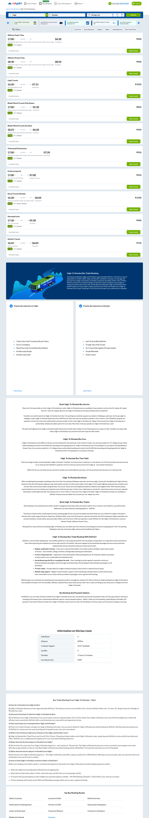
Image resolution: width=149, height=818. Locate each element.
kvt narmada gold (23, 355)
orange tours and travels (95, 345)
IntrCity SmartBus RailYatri (96, 341)
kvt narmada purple (24, 351)
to (15, 798)
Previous (7, 23)
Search (133, 15)
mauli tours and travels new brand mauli (32, 348)
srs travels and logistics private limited (101, 348)
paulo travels (91, 355)
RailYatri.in (15, 729)
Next (138, 23)
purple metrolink (92, 351)
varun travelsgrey (23, 345)
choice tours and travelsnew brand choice (32, 341)
